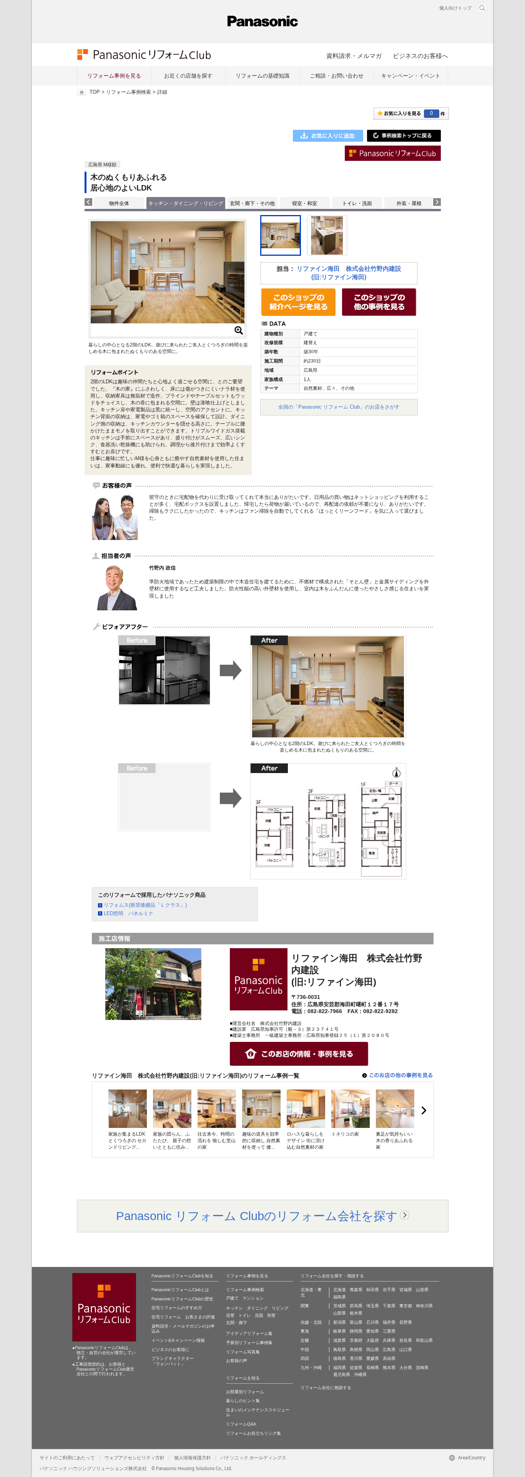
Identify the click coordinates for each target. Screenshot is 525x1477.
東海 (305, 1331)
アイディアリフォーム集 (249, 1333)
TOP (95, 92)
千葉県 (389, 1305)
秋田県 (372, 1289)
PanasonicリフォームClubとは (180, 1289)
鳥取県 (339, 1349)
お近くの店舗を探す (188, 76)
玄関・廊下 (236, 1322)
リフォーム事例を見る (114, 76)
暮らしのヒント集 (243, 1400)
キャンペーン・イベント (410, 76)
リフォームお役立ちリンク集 (253, 1433)
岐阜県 (339, 1331)
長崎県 (372, 1367)
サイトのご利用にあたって (67, 1457)
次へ (423, 1110)
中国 (305, 1349)
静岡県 (356, 1331)
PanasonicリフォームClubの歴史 (182, 1299)
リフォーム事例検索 (128, 92)
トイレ (244, 1315)
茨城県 (339, 1305)
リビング (280, 1308)
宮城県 (405, 1289)
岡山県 (372, 1349)
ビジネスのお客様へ (420, 55)
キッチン (234, 1308)
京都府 (356, 1340)
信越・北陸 (311, 1322)
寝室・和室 (304, 203)
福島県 (339, 1297)
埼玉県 (372, 1305)
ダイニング (257, 1308)
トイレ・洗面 (357, 203)
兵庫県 (389, 1340)
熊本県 (389, 1367)
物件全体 (119, 203)
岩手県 (389, 1289)
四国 (305, 1358)
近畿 (305, 1340)
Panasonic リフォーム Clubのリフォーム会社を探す (257, 1215)
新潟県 (339, 1322)
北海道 (339, 1289)
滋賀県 (339, 1340)
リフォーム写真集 (243, 1352)
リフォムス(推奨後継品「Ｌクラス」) (145, 905)
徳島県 (339, 1358)
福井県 (389, 1322)
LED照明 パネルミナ (128, 913)
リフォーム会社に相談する (326, 1387)
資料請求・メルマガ (354, 55)
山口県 (405, 1349)
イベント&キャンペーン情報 (178, 1340)
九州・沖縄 (311, 1367)
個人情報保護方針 (192, 1457)
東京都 (405, 1305)
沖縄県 (360, 1374)
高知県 (389, 1358)
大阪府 (372, 1340)
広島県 (389, 1349)
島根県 (356, 1349)
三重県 (389, 1331)
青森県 (356, 1289)
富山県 (356, 1322)
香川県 (356, 1358)
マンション (253, 1298)
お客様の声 (236, 1360)
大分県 (405, 1367)
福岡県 (339, 1367)
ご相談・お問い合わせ (337, 76)
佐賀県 (356, 1367)
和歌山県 (424, 1340)
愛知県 (372, 1331)
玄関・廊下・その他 (252, 203)
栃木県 (356, 1313)
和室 (271, 1315)
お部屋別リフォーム (245, 1391)
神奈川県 (424, 1305)
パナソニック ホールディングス (253, 1457)
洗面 (259, 1315)
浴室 (230, 1315)
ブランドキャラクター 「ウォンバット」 (172, 1361)
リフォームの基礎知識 (262, 76)
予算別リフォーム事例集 (249, 1342)
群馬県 (356, 1305)
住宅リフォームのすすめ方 (176, 1307)
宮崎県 (422, 1367)
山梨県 (339, 1313)
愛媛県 (372, 1358)
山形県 (422, 1289)
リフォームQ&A (241, 1424)
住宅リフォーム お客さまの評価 (183, 1317)
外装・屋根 (409, 203)
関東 (305, 1305)
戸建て (232, 1298)
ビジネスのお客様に (170, 1349)
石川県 (372, 1322)
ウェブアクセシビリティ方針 (134, 1457)
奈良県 (405, 1340)
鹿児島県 (341, 1374)
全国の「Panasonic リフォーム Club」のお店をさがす (339, 407)
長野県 (405, 1322)
